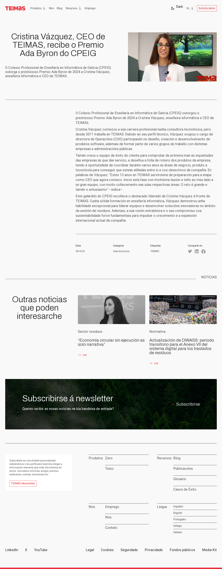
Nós (51, 8)
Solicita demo (207, 8)
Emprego (90, 8)
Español (178, 506)
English (177, 513)
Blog (59, 8)
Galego (177, 525)
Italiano (177, 532)
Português (179, 519)
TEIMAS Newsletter (23, 483)
